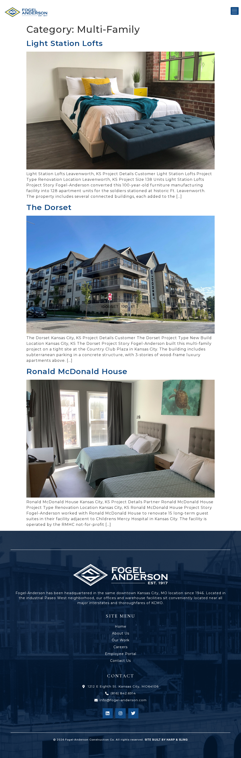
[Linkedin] (108, 713)
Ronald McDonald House (76, 371)
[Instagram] (120, 713)
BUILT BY (169, 739)
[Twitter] (133, 713)
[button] (235, 11)
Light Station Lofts (64, 43)
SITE (148, 739)
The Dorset (49, 207)
